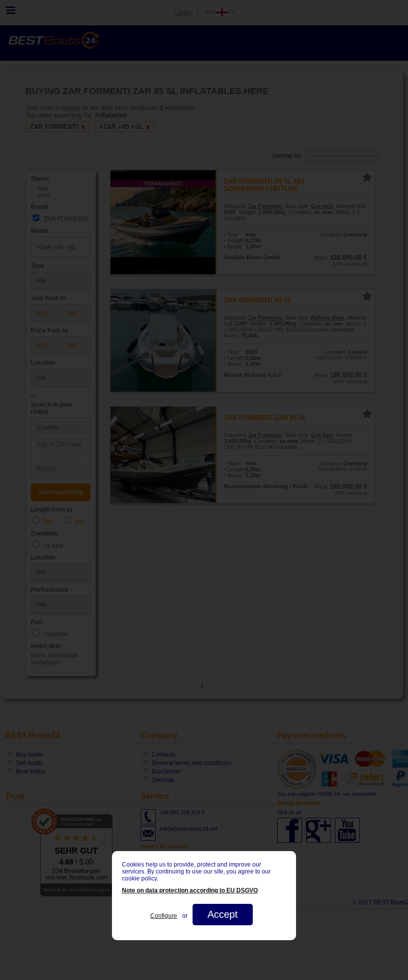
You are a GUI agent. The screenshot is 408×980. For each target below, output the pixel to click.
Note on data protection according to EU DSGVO (190, 890)
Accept (222, 914)
